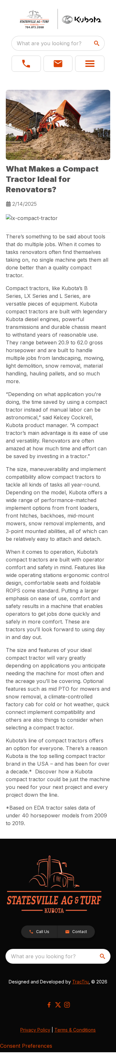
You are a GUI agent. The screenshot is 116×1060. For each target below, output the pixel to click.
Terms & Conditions (75, 1030)
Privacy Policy (35, 1030)
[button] (26, 64)
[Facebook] (49, 1004)
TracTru (80, 981)
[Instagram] (67, 1004)
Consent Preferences (26, 1046)
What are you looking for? (49, 43)
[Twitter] (58, 1004)
